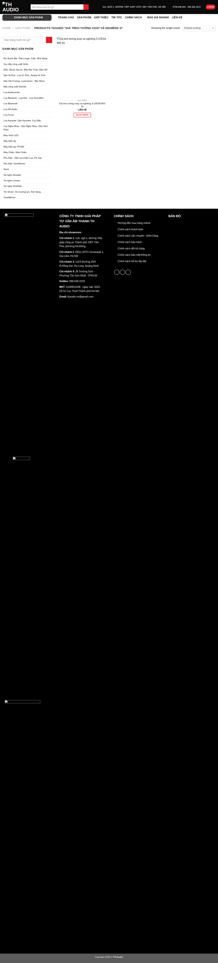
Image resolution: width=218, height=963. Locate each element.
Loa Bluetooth (11, 103)
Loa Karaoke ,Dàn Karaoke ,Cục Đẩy (22, 120)
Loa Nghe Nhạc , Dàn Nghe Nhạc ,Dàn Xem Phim (26, 128)
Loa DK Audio (10, 109)
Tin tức (116, 17)
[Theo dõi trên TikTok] (122, 272)
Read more (82, 115)
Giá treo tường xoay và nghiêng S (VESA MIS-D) (82, 105)
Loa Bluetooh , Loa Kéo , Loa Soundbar (24, 98)
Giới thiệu (101, 17)
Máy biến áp (10, 141)
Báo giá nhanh (158, 17)
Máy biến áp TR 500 (14, 146)
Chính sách (133, 17)
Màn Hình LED (11, 135)
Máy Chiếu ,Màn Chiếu (15, 152)
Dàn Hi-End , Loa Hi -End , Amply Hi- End (24, 75)
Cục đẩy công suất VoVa (16, 64)
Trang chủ (66, 17)
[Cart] (214, 17)
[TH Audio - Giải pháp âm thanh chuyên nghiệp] (14, 7)
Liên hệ (177, 17)
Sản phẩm (84, 17)
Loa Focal (9, 115)
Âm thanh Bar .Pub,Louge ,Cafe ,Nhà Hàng (25, 58)
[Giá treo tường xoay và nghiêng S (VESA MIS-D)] (82, 67)
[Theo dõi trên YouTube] (128, 272)
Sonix (6, 169)
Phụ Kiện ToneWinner (14, 163)
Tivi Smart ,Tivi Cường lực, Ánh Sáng (22, 192)
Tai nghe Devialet (12, 175)
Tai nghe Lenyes (12, 180)
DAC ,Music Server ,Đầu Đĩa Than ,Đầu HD (25, 69)
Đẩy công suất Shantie (15, 86)
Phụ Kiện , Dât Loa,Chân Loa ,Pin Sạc (23, 158)
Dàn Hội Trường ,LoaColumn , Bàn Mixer (24, 81)
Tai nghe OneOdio (13, 186)
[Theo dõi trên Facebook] (116, 272)
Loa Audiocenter (12, 92)
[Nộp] (86, 7)
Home (6, 28)
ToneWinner (10, 197)
